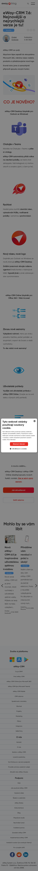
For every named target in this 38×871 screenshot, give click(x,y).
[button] (19, 448)
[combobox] (35, 421)
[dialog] (19, 436)
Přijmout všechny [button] (19, 444)
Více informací (11, 439)
